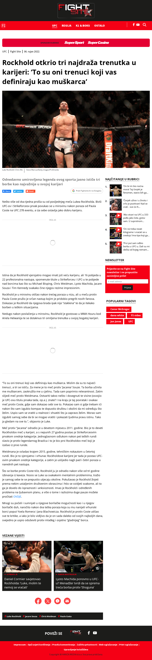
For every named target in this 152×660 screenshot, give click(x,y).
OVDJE (17, 496)
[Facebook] (134, 24)
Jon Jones (115, 321)
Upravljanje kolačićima (76, 649)
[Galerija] (76, 129)
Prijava (127, 287)
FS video (135, 315)
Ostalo (99, 25)
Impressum (20, 644)
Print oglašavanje (128, 644)
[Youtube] (138, 24)
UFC (54, 25)
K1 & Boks (83, 25)
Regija (66, 25)
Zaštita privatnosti (87, 644)
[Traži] (143, 24)
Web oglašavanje (108, 644)
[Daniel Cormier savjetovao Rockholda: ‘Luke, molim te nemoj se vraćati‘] (27, 556)
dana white (117, 315)
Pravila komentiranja (63, 644)
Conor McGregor (120, 309)
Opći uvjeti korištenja (39, 644)
